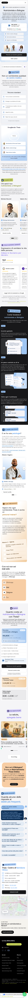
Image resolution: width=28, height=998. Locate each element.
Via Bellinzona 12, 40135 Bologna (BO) (14, 873)
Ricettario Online (5, 965)
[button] (14, 807)
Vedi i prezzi (14, 58)
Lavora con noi (20, 968)
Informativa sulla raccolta (7, 996)
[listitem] (14, 682)
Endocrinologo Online (6, 968)
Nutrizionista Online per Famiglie (8, 960)
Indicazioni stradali (14, 892)
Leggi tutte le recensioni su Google (14, 293)
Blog (18, 957)
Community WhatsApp (21, 965)
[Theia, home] (4, 3)
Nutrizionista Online (6, 957)
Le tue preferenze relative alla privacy (13, 994)
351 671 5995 (14, 887)
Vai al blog (14, 757)
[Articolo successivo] (24, 729)
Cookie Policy (7, 983)
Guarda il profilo (7, 233)
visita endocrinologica (7, 446)
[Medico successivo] (24, 468)
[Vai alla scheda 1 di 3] (12, 238)
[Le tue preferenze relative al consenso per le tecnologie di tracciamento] (1, 748)
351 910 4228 (13, 885)
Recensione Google (6, 287)
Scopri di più (14, 784)
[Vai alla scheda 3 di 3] (16, 238)
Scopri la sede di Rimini (8, 932)
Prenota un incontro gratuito (14, 55)
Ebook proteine (20, 960)
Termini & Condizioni (13, 983)
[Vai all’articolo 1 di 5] (12, 750)
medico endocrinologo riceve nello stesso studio (13, 169)
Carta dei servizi (20, 973)
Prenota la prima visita (14, 670)
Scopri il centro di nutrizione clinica (10, 882)
